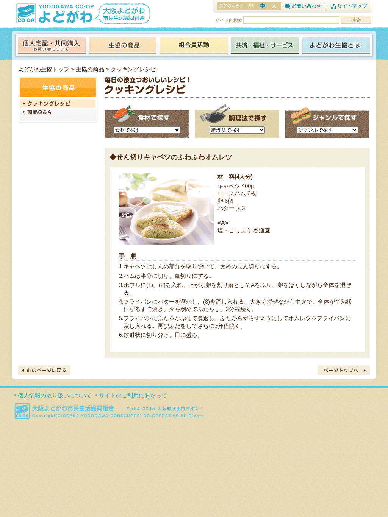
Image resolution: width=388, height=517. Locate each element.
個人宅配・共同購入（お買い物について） (52, 46)
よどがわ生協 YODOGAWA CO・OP (54, 13)
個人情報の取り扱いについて (55, 395)
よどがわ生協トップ (43, 69)
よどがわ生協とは (336, 46)
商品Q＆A (58, 113)
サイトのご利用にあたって (133, 395)
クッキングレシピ (58, 103)
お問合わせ (303, 5)
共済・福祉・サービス (265, 46)
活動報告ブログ (193, 46)
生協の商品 (122, 46)
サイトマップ (349, 5)
